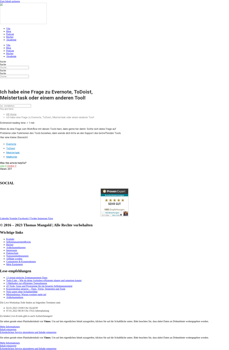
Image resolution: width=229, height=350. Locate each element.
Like (3, 165)
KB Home (11, 114)
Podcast (10, 34)
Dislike (11, 165)
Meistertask (13, 152)
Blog (8, 31)
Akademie (11, 39)
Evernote (11, 144)
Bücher (9, 37)
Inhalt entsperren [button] (8, 329)
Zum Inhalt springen (10, 1)
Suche (3, 61)
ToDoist (10, 148)
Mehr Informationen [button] (10, 326)
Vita (8, 28)
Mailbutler (11, 156)
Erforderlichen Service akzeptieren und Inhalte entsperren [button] (28, 332)
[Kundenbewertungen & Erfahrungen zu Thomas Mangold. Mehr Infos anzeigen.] (114, 215)
